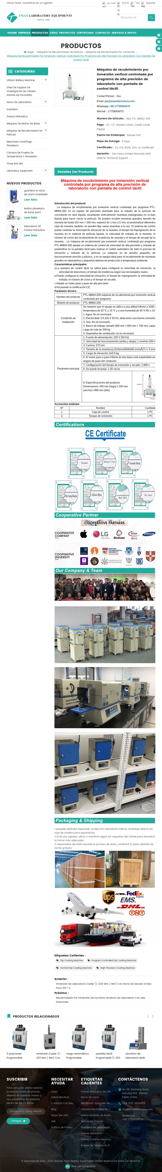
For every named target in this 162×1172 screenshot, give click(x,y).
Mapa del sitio (59, 1115)
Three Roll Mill (15, 164)
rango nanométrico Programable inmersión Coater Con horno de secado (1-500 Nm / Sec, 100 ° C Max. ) (48, 1056)
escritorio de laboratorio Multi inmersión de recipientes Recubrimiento (104, 1056)
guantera (12, 109)
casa (54, 1092)
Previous (148, 1016)
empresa (24, 33)
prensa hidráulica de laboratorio (96, 1092)
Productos (40, 33)
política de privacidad (63, 1127)
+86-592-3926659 (133, 1103)
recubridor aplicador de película (96, 1103)
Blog (53, 1109)
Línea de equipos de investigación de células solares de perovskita (21, 91)
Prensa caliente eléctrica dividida (96, 1140)
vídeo (54, 33)
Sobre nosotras (60, 1097)
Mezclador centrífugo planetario (19, 144)
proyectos (67, 33)
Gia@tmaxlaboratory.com (137, 1110)
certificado (85, 33)
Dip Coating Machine (71, 960)
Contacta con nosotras (63, 1103)
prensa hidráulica (17, 117)
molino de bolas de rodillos (96, 1115)
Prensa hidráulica (91, 1133)
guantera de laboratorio (95, 1127)
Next (153, 1016)
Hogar (12, 33)
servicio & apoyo (124, 33)
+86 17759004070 (132, 1120)
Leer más (30, 200)
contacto (102, 33)
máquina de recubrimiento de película (60, 52)
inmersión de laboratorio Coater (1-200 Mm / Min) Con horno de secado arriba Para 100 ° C (103, 986)
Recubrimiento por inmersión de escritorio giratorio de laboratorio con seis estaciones (100, 1000)
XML (53, 1121)
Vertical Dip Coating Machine (76, 968)
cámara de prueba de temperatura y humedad (22, 155)
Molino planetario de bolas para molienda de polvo (35, 210)
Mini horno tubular (92, 1121)
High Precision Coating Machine (117, 968)
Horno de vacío (90, 1097)
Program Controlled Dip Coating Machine (114, 960)
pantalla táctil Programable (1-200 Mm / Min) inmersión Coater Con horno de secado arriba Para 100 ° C (77, 1056)
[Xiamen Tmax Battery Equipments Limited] (39, 17)
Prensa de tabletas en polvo (96, 1146)
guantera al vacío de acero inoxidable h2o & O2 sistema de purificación (35, 192)
